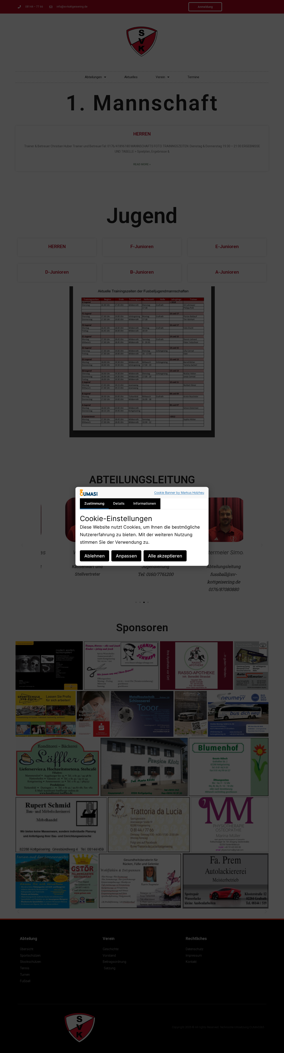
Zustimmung (94, 503)
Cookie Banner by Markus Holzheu (179, 492)
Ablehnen (94, 556)
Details (118, 503)
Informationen (144, 503)
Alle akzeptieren (165, 556)
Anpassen (126, 556)
